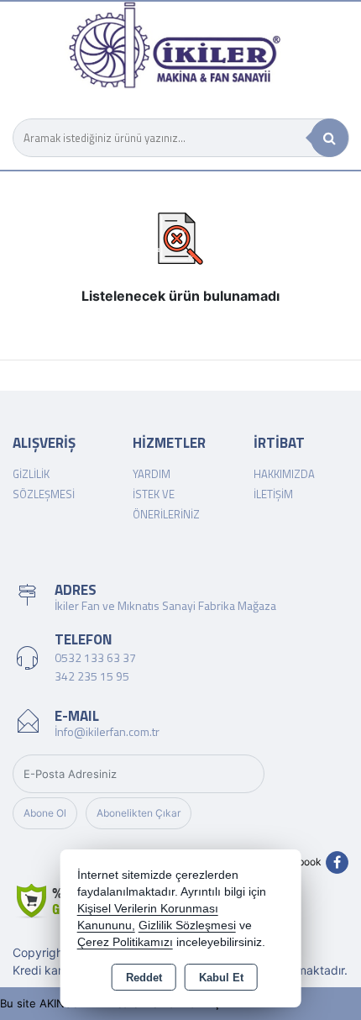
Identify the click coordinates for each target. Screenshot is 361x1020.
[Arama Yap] (329, 137)
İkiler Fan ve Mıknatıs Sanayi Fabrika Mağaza (165, 605)
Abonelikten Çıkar (138, 813)
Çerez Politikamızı (125, 942)
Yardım (151, 473)
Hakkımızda (284, 473)
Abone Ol (45, 813)
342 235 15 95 (92, 676)
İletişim (273, 494)
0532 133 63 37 (95, 657)
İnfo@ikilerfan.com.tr (107, 731)
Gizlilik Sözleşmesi (187, 925)
